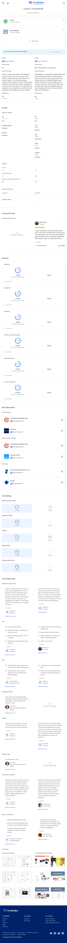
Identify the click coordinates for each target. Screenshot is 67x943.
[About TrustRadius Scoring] (3, 61)
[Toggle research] (8, 3)
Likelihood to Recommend (9, 500)
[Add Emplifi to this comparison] (62, 482)
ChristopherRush (46, 804)
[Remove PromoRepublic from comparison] (63, 29)
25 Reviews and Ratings (15, 22)
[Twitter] (59, 933)
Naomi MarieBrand (47, 834)
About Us (5, 918)
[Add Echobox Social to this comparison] (62, 457)
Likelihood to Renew (7, 515)
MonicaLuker (13, 706)
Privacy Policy (21, 932)
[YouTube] (51, 933)
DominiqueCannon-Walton (16, 838)
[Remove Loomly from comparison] (63, 19)
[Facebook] (55, 933)
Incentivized (38, 242)
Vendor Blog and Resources (53, 922)
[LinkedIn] (62, 933)
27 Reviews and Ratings (15, 32)
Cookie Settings (21, 934)
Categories (27, 918)
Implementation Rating (8, 560)
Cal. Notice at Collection (9, 934)
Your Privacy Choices (31, 932)
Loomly (12, 20)
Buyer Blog (27, 920)
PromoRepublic (14, 30)
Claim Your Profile (50, 920)
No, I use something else (55, 52)
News (4, 924)
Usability (4, 530)
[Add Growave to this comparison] (62, 431)
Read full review (9, 616)
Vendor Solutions (50, 918)
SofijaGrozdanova (14, 681)
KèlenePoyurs (43, 222)
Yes (44, 52)
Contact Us (5, 926)
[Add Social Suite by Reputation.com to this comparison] (62, 471)
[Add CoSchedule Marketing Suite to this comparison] (62, 420)
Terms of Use (6, 932)
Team (4, 920)
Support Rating (6, 545)
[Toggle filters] (3, 3)
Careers (5, 922)
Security (13, 932)
